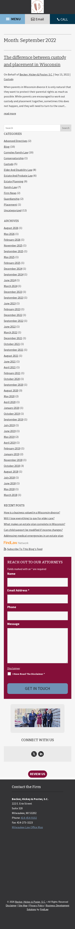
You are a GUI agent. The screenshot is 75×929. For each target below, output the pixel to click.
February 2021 (12, 373)
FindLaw (44, 909)
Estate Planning (13, 181)
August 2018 (11, 471)
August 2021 (11, 355)
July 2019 (9, 425)
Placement (10, 204)
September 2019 (13, 419)
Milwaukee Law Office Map (27, 827)
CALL (64, 19)
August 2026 (11, 228)
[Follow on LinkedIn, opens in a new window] (41, 754)
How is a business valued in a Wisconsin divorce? (32, 512)
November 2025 (13, 245)
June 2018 (10, 483)
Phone (11, 607)
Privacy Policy (36, 905)
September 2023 (13, 297)
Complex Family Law (16, 152)
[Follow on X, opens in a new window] (34, 754)
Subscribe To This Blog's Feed (24, 549)
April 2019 (10, 442)
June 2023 (10, 303)
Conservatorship (14, 158)
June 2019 (10, 431)
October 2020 (12, 379)
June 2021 (10, 361)
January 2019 (11, 454)
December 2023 (13, 292)
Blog (7, 146)
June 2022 (10, 326)
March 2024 (10, 286)
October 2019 (12, 413)
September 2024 (13, 274)
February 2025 (12, 263)
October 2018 (12, 465)
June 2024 (10, 280)
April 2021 (10, 367)
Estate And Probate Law (18, 175)
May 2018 (9, 489)
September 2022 (13, 320)
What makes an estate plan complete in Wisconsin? (34, 524)
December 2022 (13, 315)
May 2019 (9, 437)
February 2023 (12, 309)
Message (13, 624)
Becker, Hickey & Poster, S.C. (36, 74)
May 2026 (9, 234)
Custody (8, 79)
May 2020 (9, 396)
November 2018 (13, 460)
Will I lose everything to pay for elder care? (29, 518)
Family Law (10, 187)
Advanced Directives (15, 141)
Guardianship (12, 198)
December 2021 (13, 338)
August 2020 (11, 390)
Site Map (22, 905)
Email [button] (40, 19)
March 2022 (10, 332)
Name (11, 574)
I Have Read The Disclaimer (29, 674)
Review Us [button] (37, 774)
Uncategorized (12, 210)
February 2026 (12, 239)
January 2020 (11, 408)
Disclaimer (13, 668)
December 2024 (13, 268)
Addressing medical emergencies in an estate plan (33, 535)
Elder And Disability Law (18, 170)
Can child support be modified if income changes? (33, 530)
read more (10, 113)
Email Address (18, 590)
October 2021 (12, 344)
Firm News (10, 193)
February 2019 (12, 448)
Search (65, 128)
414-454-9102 (29, 817)
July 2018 (9, 477)
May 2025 (9, 257)
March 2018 (10, 495)
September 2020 (13, 384)
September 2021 (13, 349)
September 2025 (13, 251)
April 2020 (10, 402)
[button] (12, 19)
